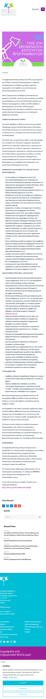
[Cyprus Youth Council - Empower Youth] (8, 9)
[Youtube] (7, 641)
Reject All (23, 694)
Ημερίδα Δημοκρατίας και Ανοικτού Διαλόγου (18, 540)
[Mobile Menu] (43, 9)
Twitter (7, 505)
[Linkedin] (14, 641)
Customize (23, 688)
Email (19, 505)
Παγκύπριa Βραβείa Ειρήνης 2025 (14, 554)
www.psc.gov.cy (11, 314)
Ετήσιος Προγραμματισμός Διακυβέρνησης (17, 559)
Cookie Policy (13, 677)
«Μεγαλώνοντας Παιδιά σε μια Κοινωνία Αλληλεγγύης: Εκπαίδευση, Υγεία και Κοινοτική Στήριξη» (21, 547)
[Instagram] (11, 641)
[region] (23, 681)
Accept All (23, 683)
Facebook (3, 505)
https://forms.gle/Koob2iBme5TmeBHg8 (16, 488)
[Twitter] (4, 641)
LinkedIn (11, 505)
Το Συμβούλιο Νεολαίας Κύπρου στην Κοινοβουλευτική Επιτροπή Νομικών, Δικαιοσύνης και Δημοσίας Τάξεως (21, 534)
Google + (15, 505)
